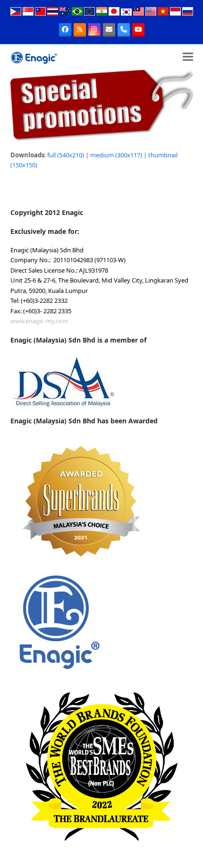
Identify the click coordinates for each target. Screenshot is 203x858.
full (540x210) (65, 155)
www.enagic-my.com (39, 321)
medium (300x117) (116, 155)
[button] (188, 57)
